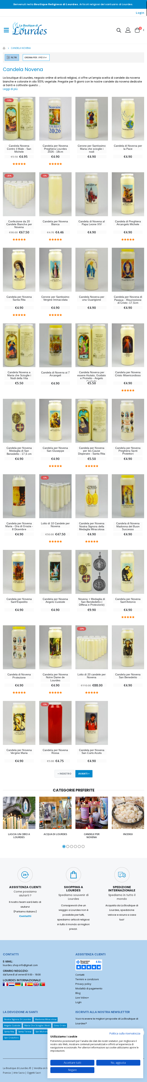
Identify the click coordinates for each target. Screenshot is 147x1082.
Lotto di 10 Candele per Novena (55, 525)
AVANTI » (84, 773)
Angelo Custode (12, 1025)
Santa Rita (9, 1031)
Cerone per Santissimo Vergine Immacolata (55, 298)
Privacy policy (83, 984)
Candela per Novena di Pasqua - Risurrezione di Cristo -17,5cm (128, 299)
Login (140, 13)
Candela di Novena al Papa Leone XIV (91, 223)
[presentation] (5, 823)
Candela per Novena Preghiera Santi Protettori (127, 451)
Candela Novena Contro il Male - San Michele (19, 148)
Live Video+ (82, 997)
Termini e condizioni (87, 979)
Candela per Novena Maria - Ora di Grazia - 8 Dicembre (19, 526)
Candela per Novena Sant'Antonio (127, 600)
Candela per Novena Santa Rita (19, 298)
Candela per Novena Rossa (55, 751)
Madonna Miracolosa (45, 1019)
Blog (77, 993)
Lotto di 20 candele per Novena (92, 676)
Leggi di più (10, 89)
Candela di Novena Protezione (19, 676)
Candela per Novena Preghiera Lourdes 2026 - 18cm (55, 148)
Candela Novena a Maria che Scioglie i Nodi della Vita (19, 375)
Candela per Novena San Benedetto (127, 676)
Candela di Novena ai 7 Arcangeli (55, 374)
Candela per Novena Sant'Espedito (19, 600)
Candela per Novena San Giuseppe (55, 449)
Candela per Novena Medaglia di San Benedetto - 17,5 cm (19, 451)
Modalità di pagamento (88, 988)
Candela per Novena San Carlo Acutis (91, 751)
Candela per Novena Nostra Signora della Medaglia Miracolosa (91, 526)
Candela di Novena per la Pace (128, 147)
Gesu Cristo (60, 1025)
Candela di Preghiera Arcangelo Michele (128, 223)
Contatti (25, 916)
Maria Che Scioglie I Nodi (37, 1025)
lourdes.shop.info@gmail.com (20, 965)
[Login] (128, 30)
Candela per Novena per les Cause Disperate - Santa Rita (91, 451)
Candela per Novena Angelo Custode (55, 600)
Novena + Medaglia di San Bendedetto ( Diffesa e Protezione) (91, 602)
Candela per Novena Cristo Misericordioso (128, 374)
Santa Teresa (25, 1031)
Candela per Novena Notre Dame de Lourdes (55, 677)
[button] (119, 31)
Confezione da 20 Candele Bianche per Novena (19, 224)
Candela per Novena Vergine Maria (19, 751)
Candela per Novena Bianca (55, 223)
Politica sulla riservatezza (124, 1033)
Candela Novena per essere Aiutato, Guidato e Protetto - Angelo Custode (91, 377)
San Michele (41, 1031)
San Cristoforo (11, 1037)
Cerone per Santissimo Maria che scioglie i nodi (92, 148)
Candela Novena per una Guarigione (91, 298)
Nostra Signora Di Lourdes (17, 1019)
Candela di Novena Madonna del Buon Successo (128, 526)
